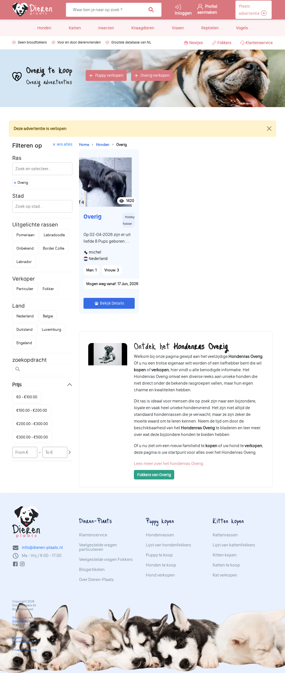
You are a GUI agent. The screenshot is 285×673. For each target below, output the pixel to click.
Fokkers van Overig (154, 479)
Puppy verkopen (109, 80)
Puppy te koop (159, 559)
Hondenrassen (160, 539)
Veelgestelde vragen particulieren (98, 551)
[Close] (269, 133)
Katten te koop (226, 569)
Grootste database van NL (131, 47)
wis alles (64, 148)
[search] (86, 19)
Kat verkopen (225, 579)
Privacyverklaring (24, 655)
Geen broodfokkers (32, 47)
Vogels (242, 32)
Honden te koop (161, 569)
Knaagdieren (142, 32)
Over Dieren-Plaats (96, 584)
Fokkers (224, 47)
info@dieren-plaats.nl (42, 552)
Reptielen (209, 32)
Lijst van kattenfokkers (234, 549)
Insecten (106, 32)
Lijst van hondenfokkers (168, 549)
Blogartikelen (92, 574)
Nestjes (196, 47)
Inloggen (183, 15)
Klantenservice (259, 47)
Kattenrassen (225, 539)
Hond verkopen (160, 579)
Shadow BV (20, 626)
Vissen (178, 32)
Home (84, 149)
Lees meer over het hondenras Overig (168, 468)
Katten (75, 32)
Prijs (17, 389)
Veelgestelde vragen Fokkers (106, 564)
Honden (44, 32)
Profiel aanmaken (207, 11)
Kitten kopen (225, 559)
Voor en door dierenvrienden (79, 47)
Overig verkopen (155, 80)
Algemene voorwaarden (21, 644)
